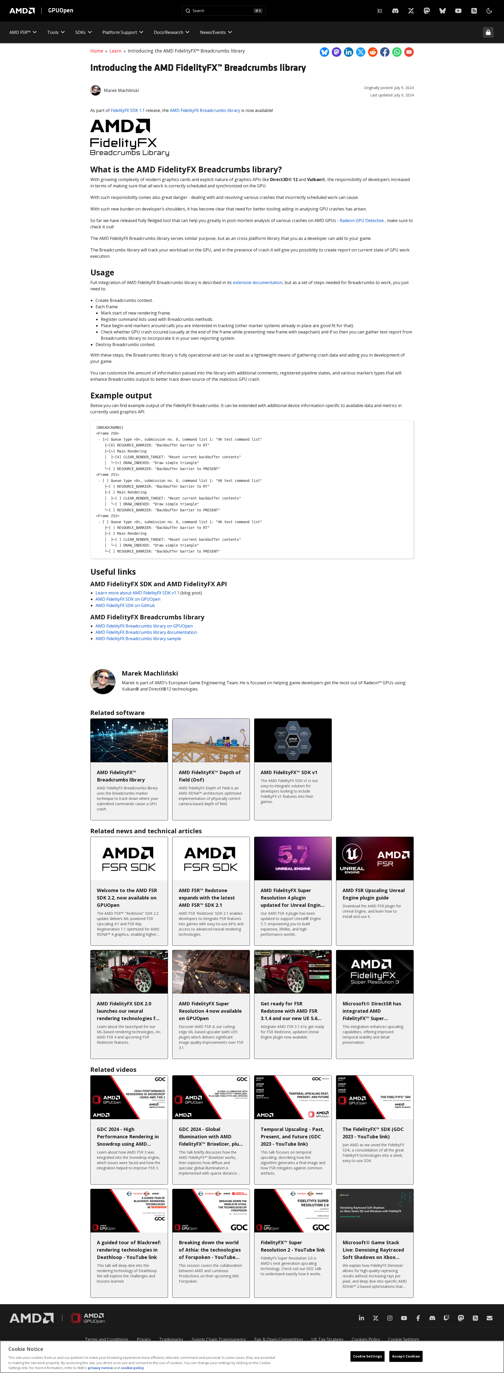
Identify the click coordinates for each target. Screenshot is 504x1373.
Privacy (144, 1339)
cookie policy (132, 1367)
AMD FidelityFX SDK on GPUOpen (128, 599)
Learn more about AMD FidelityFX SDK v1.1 (137, 593)
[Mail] (489, 1318)
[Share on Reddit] (372, 52)
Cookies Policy (366, 1339)
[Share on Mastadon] (336, 52)
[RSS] (474, 11)
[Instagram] (390, 1318)
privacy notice (100, 1367)
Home (96, 51)
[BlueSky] (442, 11)
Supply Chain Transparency (219, 1339)
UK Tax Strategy (327, 1339)
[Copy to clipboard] (407, 426)
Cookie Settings (403, 1339)
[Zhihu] (379, 11)
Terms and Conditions (106, 1339)
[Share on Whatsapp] (397, 52)
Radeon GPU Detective (362, 220)
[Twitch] (446, 1318)
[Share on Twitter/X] (360, 52)
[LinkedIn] (361, 1318)
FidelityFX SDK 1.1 (128, 110)
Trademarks (171, 1339)
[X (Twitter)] (376, 1318)
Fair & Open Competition (278, 1339)
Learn (115, 51)
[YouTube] (458, 11)
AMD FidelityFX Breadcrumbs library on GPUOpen (144, 626)
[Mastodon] (427, 11)
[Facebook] (418, 1318)
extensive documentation (257, 282)
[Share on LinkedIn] (348, 52)
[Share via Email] (409, 52)
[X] (395, 11)
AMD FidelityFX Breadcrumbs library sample (138, 638)
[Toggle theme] (489, 11)
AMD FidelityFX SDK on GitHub (125, 605)
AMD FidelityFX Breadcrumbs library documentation (146, 632)
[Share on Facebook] (385, 52)
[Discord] (432, 1318)
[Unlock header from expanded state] (488, 32)
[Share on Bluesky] (324, 52)
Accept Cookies (406, 1356)
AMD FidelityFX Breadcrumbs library (205, 110)
